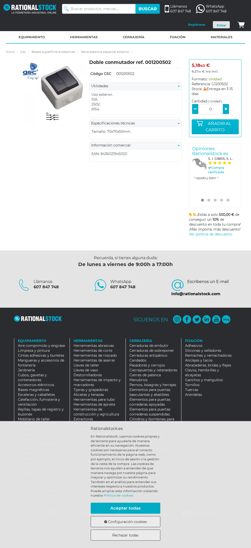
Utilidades (101, 86)
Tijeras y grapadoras (91, 390)
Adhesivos (193, 345)
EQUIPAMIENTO (32, 37)
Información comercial (112, 145)
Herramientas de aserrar (94, 360)
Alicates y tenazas (89, 394)
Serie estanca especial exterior (105, 52)
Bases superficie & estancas (53, 52)
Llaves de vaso (86, 370)
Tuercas (191, 390)
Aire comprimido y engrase (41, 345)
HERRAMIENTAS (84, 37)
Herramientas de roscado (95, 355)
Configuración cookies (127, 522)
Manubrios (138, 380)
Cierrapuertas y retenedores (153, 370)
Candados (137, 360)
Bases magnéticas (33, 390)
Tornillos (192, 385)
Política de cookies (118, 495)
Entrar (221, 25)
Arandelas (193, 394)
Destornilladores (88, 375)
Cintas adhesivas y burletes (41, 355)
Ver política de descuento (210, 234)
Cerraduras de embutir (148, 345)
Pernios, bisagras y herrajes (152, 385)
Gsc (23, 52)
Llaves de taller (86, 365)
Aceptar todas (125, 508)
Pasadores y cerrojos (147, 365)
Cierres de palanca (145, 375)
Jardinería (26, 370)
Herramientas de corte (93, 350)
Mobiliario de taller (34, 419)
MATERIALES (221, 37)
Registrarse (196, 24)
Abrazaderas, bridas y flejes (208, 365)
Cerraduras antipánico (148, 355)
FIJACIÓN (178, 37)
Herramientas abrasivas (94, 345)
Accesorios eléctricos (36, 385)
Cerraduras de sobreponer (151, 350)
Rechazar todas (125, 535)
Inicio (10, 52)
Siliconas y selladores (203, 350)
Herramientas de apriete (94, 404)
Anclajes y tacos (199, 360)
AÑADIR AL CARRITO (218, 126)
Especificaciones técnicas (114, 123)
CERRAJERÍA (133, 37)
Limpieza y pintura (34, 350)
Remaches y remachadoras (208, 355)
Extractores (83, 419)
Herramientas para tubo (94, 399)
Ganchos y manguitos (204, 380)
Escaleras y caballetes (36, 394)
